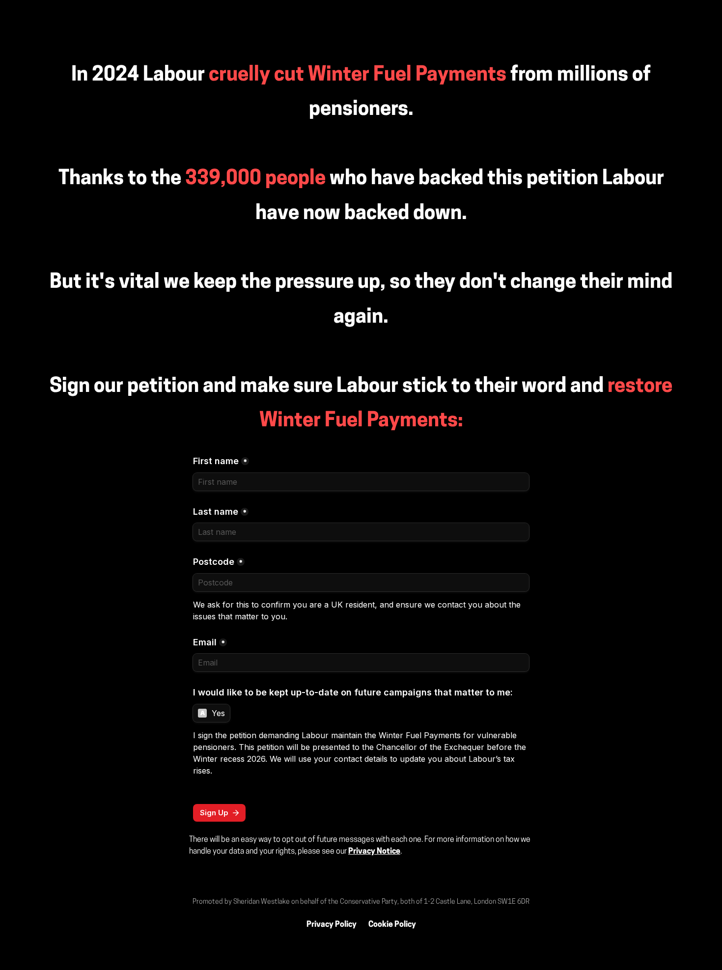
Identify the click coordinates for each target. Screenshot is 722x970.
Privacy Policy (331, 925)
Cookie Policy (392, 925)
